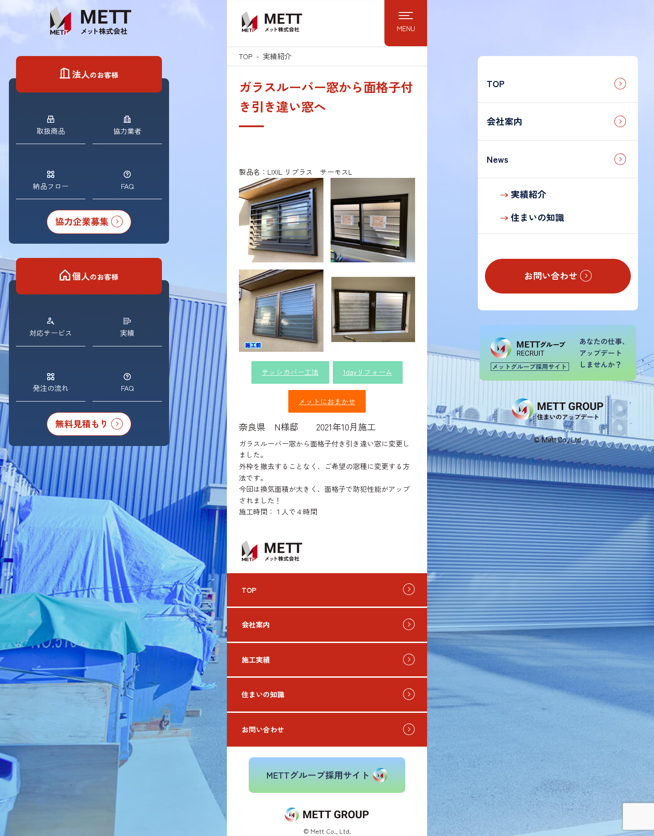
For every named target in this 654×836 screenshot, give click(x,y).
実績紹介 (527, 194)
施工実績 (256, 659)
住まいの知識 (536, 217)
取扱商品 (50, 130)
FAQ (127, 186)
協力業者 (127, 130)
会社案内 (504, 121)
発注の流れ (51, 387)
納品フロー (51, 186)
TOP (496, 83)
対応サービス (50, 332)
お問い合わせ (263, 729)
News (498, 159)
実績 (127, 332)
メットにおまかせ (327, 401)
